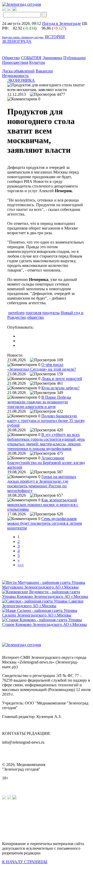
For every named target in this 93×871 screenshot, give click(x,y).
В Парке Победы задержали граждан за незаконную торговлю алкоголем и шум (39, 402)
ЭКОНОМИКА (21, 80)
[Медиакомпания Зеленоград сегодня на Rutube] (4, 9)
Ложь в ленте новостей (61, 378)
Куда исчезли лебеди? (60, 388)
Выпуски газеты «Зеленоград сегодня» (23, 37)
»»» (21, 565)
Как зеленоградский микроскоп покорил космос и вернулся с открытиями (42, 504)
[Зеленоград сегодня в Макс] (17, 9)
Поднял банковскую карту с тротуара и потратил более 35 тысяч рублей (45, 420)
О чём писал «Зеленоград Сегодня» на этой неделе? (41, 366)
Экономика (52, 58)
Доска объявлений (18, 71)
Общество (11, 58)
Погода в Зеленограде (61, 23)
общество (35, 317)
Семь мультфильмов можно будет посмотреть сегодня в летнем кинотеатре (44, 523)
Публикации (74, 58)
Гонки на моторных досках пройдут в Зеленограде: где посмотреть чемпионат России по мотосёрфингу (41, 483)
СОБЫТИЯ (31, 58)
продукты (51, 312)
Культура (37, 62)
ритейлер (16, 312)
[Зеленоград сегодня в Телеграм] (9, 9)
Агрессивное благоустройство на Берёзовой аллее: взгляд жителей (46, 462)
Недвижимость (15, 75)
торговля (33, 312)
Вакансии (44, 71)
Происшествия (15, 62)
